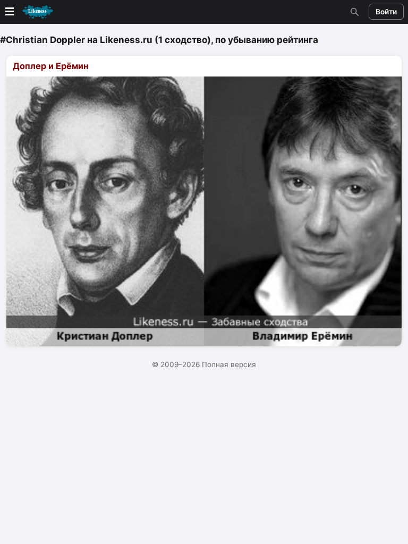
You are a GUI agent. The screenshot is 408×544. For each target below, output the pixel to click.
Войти (386, 11)
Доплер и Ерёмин (51, 66)
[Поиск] (353, 11)
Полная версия (229, 364)
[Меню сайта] (28, 12)
